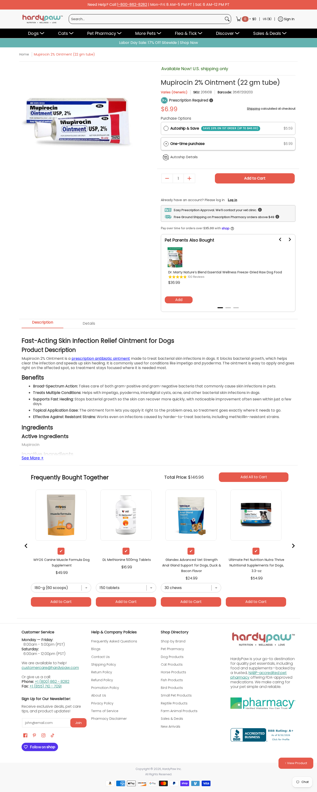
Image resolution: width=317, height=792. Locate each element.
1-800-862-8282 (132, 4)
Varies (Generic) (174, 92)
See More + (33, 458)
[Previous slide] (26, 545)
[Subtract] (167, 178)
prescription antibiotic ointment (100, 358)
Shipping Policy (103, 664)
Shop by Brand (173, 641)
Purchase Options (176, 118)
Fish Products (172, 680)
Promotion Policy (105, 687)
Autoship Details (184, 157)
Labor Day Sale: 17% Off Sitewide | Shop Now (158, 42)
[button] (228, 144)
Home (24, 54)
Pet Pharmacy (172, 649)
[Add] (189, 178)
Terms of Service (104, 711)
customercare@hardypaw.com (50, 667)
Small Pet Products (176, 695)
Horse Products (173, 672)
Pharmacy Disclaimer (109, 718)
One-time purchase (187, 143)
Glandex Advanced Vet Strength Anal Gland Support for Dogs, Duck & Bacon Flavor (191, 565)
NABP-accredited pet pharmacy (258, 675)
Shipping (253, 109)
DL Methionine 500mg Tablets (127, 559)
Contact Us (100, 657)
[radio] (166, 128)
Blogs (95, 649)
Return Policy (101, 672)
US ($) (267, 19)
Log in (232, 200)
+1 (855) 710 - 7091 (45, 686)
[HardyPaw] (42, 19)
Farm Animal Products (179, 711)
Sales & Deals (172, 718)
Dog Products (172, 657)
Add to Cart (254, 178)
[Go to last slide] (277, 239)
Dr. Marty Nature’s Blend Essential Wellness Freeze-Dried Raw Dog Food (225, 272)
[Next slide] (286, 239)
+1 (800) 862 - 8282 (52, 681)
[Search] (227, 19)
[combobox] (146, 19)
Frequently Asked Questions (114, 641)
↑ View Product (296, 763)
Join (78, 722)
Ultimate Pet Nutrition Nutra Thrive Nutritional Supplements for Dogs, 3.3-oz (256, 565)
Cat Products (172, 664)
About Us (98, 695)
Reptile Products (174, 703)
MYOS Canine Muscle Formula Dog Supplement (62, 562)
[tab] (220, 307)
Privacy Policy (102, 703)
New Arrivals (170, 726)
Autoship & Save (214, 128)
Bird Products (172, 687)
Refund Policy (102, 680)
